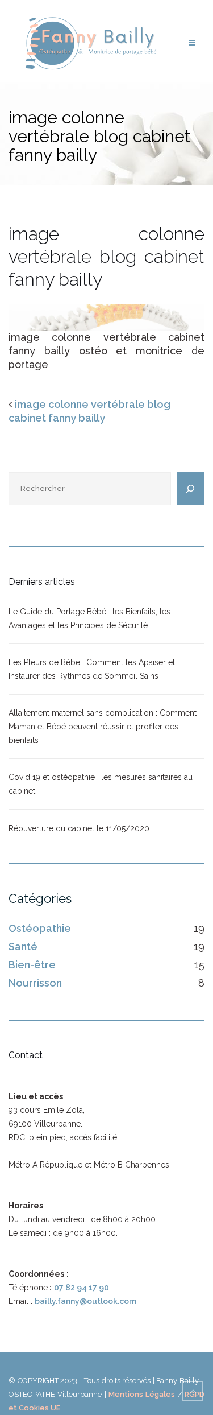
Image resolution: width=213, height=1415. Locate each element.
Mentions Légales (141, 1394)
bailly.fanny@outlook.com (85, 1301)
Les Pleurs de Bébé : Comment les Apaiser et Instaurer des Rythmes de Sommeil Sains (92, 669)
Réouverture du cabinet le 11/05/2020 (79, 828)
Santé (23, 946)
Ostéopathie (40, 928)
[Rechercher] (190, 488)
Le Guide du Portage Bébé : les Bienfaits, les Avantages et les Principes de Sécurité (89, 618)
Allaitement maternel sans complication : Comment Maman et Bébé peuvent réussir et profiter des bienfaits (103, 726)
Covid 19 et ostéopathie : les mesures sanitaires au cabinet (101, 784)
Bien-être (32, 965)
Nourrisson (35, 983)
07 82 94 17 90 (81, 1287)
